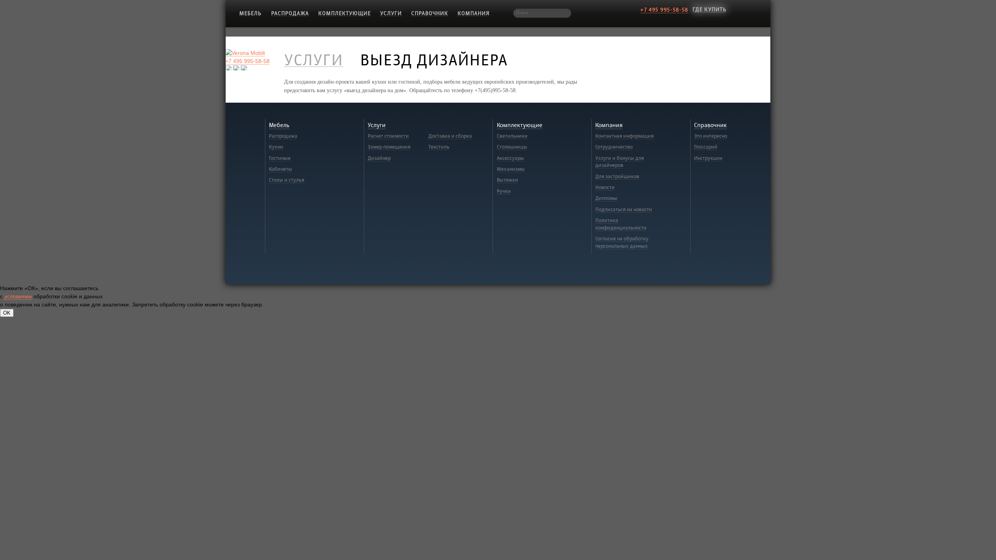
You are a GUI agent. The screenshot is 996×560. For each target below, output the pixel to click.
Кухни (276, 147)
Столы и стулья (286, 180)
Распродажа (290, 13)
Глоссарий (705, 147)
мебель (250, 13)
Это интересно (710, 136)
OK (7, 313)
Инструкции (708, 158)
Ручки (504, 191)
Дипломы (606, 198)
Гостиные (280, 158)
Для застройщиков (617, 176)
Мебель (279, 125)
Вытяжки (507, 180)
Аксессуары (510, 158)
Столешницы (512, 147)
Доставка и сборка (450, 136)
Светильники (512, 136)
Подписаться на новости (623, 209)
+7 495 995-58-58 (664, 10)
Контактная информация (624, 136)
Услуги (391, 13)
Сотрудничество (614, 147)
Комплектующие (344, 13)
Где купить (709, 9)
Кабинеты (280, 169)
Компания (473, 13)
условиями (18, 296)
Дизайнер (379, 158)
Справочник (429, 13)
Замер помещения (389, 147)
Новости (605, 187)
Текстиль (438, 147)
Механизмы (511, 169)
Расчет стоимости (388, 136)
